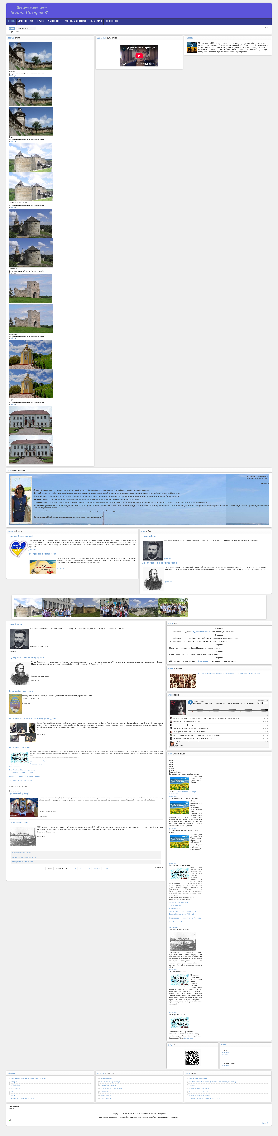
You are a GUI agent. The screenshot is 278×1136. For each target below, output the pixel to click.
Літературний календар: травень (21, 691)
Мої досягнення (111, 21)
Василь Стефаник (15, 624)
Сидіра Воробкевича (201, 631)
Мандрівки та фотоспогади (75, 21)
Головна (11, 21)
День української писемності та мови (42, 553)
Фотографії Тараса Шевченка (21, 853)
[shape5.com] (139, 1130)
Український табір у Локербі (19, 793)
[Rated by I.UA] (13, 1120)
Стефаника (203, 661)
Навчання (40, 21)
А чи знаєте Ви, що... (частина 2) (21, 535)
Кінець (106, 868)
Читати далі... (13, 76)
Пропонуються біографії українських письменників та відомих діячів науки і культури (229, 673)
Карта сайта (265, 1123)
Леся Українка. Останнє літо (19, 747)
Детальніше (32, 550)
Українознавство (54, 21)
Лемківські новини (25, 21)
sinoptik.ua (225, 1065)
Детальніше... (13, 651)
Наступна (97, 868)
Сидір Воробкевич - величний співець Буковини (26, 657)
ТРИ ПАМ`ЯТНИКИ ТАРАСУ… (19, 822)
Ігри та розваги (96, 21)
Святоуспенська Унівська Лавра (22, 862)
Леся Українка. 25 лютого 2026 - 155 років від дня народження (32, 718)
